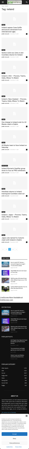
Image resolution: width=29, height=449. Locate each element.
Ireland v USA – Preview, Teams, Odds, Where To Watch (14, 77)
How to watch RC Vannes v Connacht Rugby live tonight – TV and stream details (18, 264)
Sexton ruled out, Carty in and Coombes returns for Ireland (12, 54)
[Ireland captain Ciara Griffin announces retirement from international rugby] (14, 19)
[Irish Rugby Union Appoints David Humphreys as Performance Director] (5, 342)
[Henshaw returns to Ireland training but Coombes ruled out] (14, 183)
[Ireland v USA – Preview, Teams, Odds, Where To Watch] (14, 67)
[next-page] (16, 249)
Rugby (3, 24)
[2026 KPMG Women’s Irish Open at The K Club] (5, 273)
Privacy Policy (18, 446)
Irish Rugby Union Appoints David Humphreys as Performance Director (19, 341)
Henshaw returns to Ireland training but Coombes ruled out (13, 193)
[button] (26, 416)
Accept (14, 434)
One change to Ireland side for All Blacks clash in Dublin (14, 123)
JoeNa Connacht (5, 33)
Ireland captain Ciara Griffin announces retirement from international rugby (12, 30)
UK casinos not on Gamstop (9, 412)
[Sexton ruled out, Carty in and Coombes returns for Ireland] (14, 44)
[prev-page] (3, 249)
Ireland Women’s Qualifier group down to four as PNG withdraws (13, 169)
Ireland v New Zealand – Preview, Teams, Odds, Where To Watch (14, 100)
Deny (14, 438)
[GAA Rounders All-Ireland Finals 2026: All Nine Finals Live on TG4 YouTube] (5, 280)
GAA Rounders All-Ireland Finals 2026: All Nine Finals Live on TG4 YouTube (19, 280)
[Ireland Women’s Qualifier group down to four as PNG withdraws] (14, 159)
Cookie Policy (9, 446)
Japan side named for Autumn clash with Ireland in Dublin (13, 239)
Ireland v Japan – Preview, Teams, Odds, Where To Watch (14, 216)
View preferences (14, 443)
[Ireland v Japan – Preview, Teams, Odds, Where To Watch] (14, 206)
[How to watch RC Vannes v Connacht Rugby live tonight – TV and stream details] (5, 264)
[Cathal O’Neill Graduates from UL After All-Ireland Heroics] (5, 289)
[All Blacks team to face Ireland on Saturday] (14, 136)
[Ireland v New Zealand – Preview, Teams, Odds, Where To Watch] (14, 90)
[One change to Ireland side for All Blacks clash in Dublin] (14, 113)
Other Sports (4, 165)
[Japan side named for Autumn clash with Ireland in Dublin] (14, 229)
